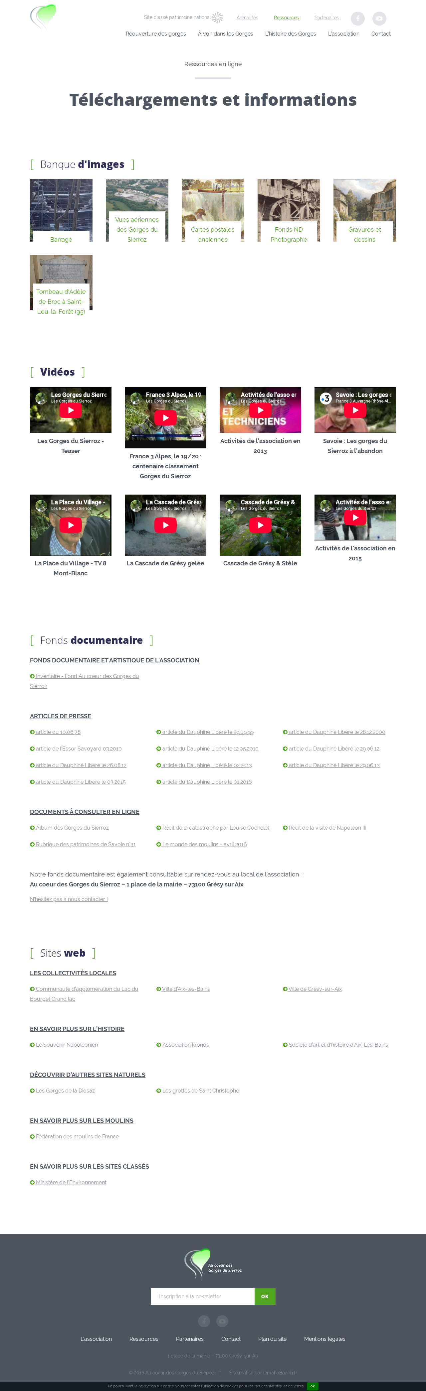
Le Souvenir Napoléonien (66, 1045)
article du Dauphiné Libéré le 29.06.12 (333, 749)
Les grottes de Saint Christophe (200, 1091)
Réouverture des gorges (156, 34)
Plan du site (272, 1339)
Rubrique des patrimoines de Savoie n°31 (85, 844)
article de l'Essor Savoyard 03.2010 (78, 749)
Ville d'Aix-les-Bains (185, 989)
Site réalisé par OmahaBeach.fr (263, 1372)
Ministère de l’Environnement (70, 1182)
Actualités (247, 17)
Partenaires (327, 17)
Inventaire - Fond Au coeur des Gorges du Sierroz (84, 681)
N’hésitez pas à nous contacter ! (69, 899)
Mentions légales (324, 1339)
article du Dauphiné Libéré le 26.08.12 (80, 765)
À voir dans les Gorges (225, 34)
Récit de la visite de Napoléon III (327, 828)
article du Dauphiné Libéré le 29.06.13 (334, 765)
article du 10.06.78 (58, 732)
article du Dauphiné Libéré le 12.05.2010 (210, 749)
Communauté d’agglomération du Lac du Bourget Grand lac (84, 994)
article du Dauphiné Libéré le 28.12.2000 (336, 732)
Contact (381, 34)
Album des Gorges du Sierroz (72, 828)
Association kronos (185, 1045)
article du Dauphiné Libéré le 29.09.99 (207, 732)
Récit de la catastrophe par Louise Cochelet (215, 828)
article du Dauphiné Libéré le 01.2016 (206, 782)
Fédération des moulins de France (77, 1136)
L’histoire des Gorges (290, 34)
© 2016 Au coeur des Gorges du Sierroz (171, 1372)
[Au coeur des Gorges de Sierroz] (59, 20)
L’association (343, 34)
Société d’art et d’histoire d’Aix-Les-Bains (338, 1045)
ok (313, 1386)
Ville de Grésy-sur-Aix (315, 989)
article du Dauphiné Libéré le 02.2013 (206, 765)
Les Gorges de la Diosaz (65, 1091)
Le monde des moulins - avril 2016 (204, 844)
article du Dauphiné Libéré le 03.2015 (80, 782)
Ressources (286, 17)
